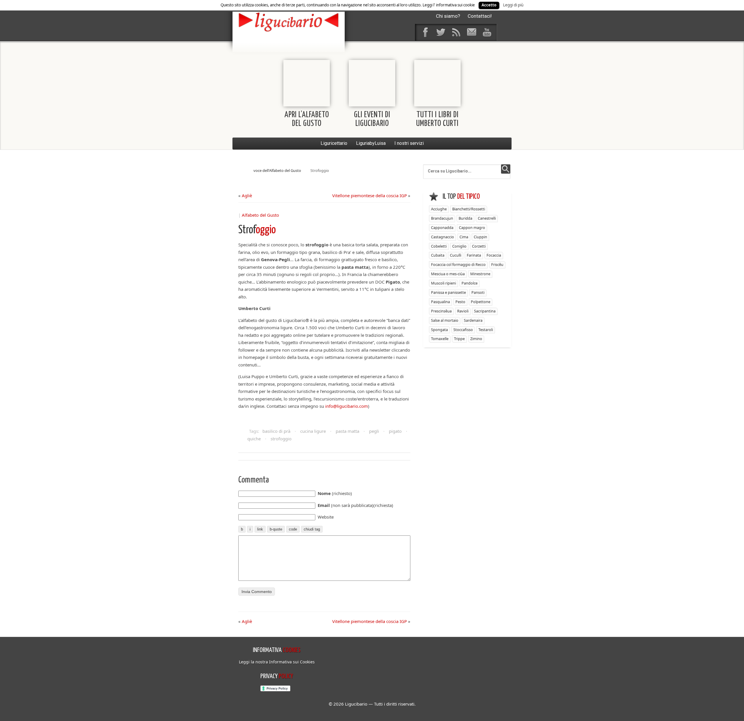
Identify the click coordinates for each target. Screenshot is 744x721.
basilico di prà (276, 431)
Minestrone (480, 273)
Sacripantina (485, 311)
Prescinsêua (441, 311)
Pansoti (477, 292)
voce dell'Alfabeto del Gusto (277, 170)
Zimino (476, 338)
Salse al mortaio (444, 320)
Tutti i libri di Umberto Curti (437, 119)
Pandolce (469, 283)
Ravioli (462, 311)
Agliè (247, 195)
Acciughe (439, 208)
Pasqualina (440, 301)
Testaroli (485, 329)
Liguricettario (334, 143)
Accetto (489, 5)
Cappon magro (472, 227)
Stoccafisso (463, 329)
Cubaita (437, 255)
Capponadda (442, 227)
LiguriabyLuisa (371, 143)
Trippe (459, 338)
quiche (254, 438)
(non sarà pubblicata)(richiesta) (355, 505)
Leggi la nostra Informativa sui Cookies (277, 662)
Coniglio (459, 246)
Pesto (460, 301)
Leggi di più (513, 5)
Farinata (474, 255)
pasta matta (347, 431)
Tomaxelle (439, 338)
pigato (395, 431)
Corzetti (479, 246)
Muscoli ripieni (443, 283)
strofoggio (281, 438)
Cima (463, 236)
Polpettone (480, 301)
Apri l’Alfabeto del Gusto (307, 119)
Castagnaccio (442, 236)
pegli (374, 431)
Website (326, 517)
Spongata (439, 329)
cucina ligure (313, 431)
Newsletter (471, 32)
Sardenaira (473, 320)
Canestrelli (487, 218)
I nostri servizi (409, 143)
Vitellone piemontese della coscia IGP (369, 195)
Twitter (441, 32)
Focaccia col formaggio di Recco (458, 264)
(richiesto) (335, 493)
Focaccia (494, 255)
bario (289, 22)
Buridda (465, 218)
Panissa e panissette (448, 292)
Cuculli (455, 255)
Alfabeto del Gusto (260, 215)
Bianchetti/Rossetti (468, 208)
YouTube (487, 32)
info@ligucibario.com (346, 406)
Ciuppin (480, 236)
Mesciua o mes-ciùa (448, 273)
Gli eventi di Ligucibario (372, 119)
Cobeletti (439, 246)
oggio (257, 230)
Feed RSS (456, 32)
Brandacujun (442, 218)
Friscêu (497, 264)
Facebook (425, 32)
